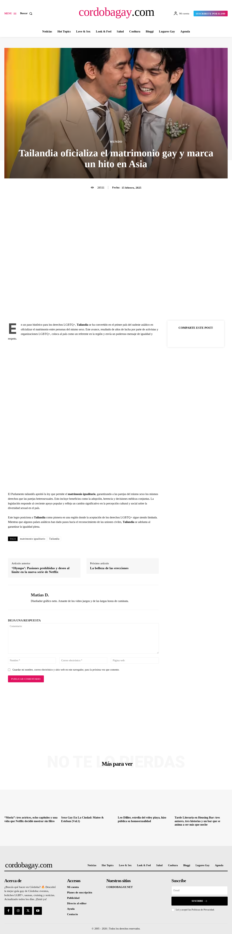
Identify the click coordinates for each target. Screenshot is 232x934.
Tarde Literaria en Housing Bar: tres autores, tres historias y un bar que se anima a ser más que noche (197, 821)
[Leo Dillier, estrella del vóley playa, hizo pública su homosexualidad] (144, 794)
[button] (27, 13)
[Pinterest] (200, 336)
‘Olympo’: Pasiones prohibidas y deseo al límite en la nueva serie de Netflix (40, 570)
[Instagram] (18, 911)
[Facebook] (183, 336)
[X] (191, 336)
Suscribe (197, 901)
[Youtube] (38, 911)
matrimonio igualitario (32, 538)
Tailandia (54, 538)
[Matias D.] (16, 597)
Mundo (116, 141)
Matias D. (40, 595)
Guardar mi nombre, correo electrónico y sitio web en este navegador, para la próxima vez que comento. (66, 669)
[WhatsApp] (208, 336)
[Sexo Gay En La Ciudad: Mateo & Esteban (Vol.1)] (87, 794)
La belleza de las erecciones (109, 568)
